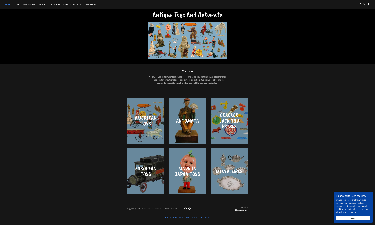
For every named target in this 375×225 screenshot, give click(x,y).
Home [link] (7, 4)
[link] (364, 4)
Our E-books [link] (90, 4)
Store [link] (16, 4)
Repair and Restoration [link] (34, 4)
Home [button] (168, 217)
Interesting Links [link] (72, 4)
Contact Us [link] (54, 4)
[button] (368, 4)
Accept (353, 218)
